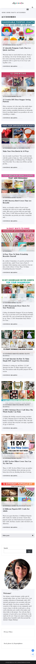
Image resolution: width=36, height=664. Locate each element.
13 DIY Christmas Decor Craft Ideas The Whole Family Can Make (18, 411)
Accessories (7, 45)
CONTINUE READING (10, 66)
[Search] (32, 7)
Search (6, 548)
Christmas (16, 353)
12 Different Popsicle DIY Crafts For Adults (16, 510)
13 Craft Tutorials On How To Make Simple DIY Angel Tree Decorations (16, 360)
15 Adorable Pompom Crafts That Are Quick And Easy (17, 49)
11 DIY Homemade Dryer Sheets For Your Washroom (16, 307)
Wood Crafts (26, 506)
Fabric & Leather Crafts (21, 148)
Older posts (6, 535)
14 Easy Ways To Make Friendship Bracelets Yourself (15, 255)
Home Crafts (16, 45)
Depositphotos (18, 643)
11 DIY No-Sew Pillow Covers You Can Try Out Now (17, 462)
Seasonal (6, 355)
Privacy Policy (8, 632)
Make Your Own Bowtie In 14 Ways (16, 151)
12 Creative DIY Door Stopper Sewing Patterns (17, 100)
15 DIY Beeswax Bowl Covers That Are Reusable (17, 202)
